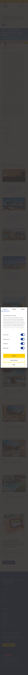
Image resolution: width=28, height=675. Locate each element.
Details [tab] (14, 309)
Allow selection (14, 360)
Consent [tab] (5, 309)
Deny (14, 364)
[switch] (23, 339)
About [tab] (22, 309)
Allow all (14, 355)
